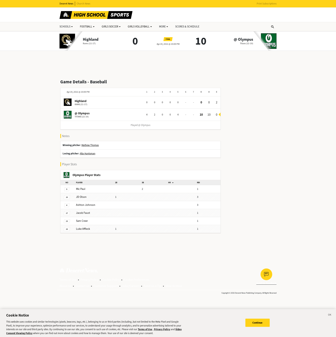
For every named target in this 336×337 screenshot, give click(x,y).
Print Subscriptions (266, 3)
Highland (90, 39)
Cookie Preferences (136, 280)
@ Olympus (243, 39)
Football (86, 26)
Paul (80, 189)
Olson (81, 197)
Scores (187, 26)
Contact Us (82, 286)
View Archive (173, 286)
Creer (82, 221)
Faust (83, 213)
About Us (65, 286)
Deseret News (66, 3)
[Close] (330, 315)
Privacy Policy (89, 280)
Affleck (83, 229)
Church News (83, 3)
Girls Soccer (110, 26)
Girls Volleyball (139, 26)
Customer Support (106, 286)
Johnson (85, 205)
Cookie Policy (111, 280)
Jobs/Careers (131, 286)
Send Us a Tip (152, 286)
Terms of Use (68, 280)
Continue (257, 322)
